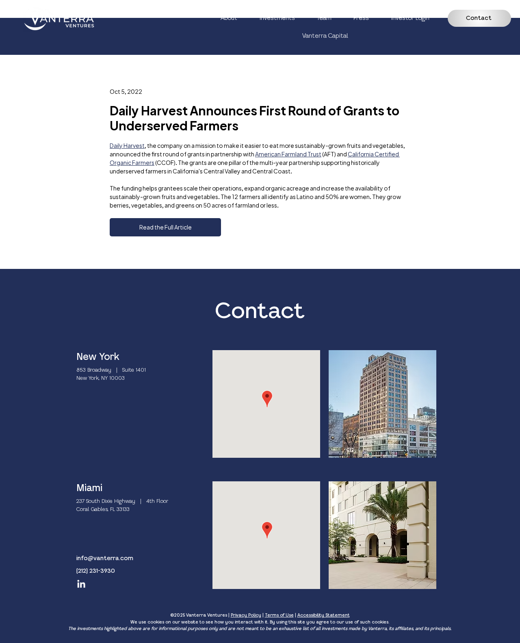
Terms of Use (279, 615)
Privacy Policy (246, 615)
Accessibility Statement (323, 615)
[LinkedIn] (81, 584)
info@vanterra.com (104, 558)
